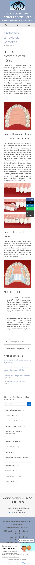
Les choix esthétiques (13, 421)
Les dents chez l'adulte (13, 426)
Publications (9, 481)
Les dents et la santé (12, 441)
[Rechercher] (29, 404)
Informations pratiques (13, 410)
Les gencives (10, 447)
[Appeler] (6, 25)
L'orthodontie (9, 415)
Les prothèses (10, 465)
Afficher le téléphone (19, 513)
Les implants (9, 452)
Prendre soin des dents (13, 476)
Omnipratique (9, 470)
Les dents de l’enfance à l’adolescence (13, 433)
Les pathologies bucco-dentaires (16, 458)
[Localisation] (17, 25)
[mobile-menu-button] (29, 25)
